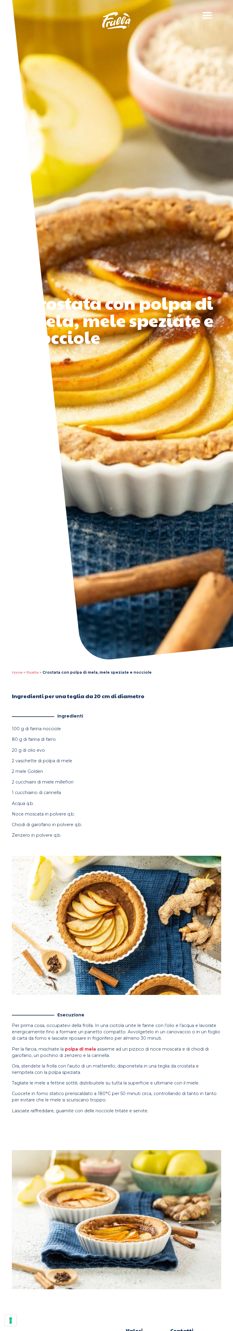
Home (17, 672)
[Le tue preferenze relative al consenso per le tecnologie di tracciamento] (10, 1320)
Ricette (32, 672)
